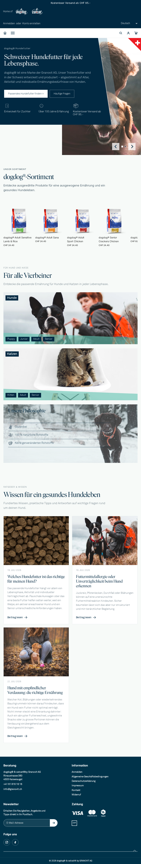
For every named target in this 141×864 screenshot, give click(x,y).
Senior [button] (48, 339)
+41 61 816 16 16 (12, 784)
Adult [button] (36, 339)
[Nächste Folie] (127, 225)
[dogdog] (21, 11)
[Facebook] (15, 842)
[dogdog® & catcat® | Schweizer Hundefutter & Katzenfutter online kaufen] (5, 33)
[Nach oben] (135, 851)
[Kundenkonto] (128, 33)
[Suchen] (121, 33)
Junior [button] (24, 339)
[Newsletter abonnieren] (53, 823)
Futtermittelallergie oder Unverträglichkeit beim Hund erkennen (99, 581)
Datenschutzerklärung (83, 781)
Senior (12, 72)
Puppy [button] (11, 339)
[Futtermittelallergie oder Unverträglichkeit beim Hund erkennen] (104, 540)
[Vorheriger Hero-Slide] (115, 146)
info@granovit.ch (12, 789)
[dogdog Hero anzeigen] (122, 146)
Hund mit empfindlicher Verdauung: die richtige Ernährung (35, 690)
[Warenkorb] (136, 33)
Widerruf (76, 794)
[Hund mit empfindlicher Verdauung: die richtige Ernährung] (36, 651)
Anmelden (9, 23)
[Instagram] (6, 842)
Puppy (12, 52)
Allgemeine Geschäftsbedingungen (90, 776)
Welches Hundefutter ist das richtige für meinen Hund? (36, 579)
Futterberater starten (20, 78)
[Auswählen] (29, 229)
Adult (12, 65)
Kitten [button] (10, 395)
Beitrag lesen (17, 617)
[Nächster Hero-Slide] (131, 146)
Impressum (78, 785)
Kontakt (76, 790)
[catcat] (37, 11)
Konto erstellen (31, 23)
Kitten (12, 94)
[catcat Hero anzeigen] (125, 146)
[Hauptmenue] (13, 33)
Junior (12, 58)
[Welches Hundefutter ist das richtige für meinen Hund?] (36, 540)
